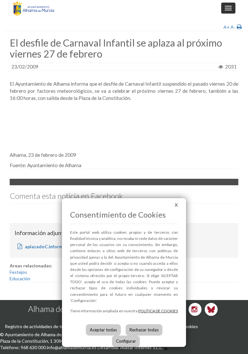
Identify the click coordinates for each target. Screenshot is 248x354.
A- (233, 27)
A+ (226, 27)
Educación (20, 278)
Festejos (18, 272)
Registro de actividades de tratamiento (44, 326)
